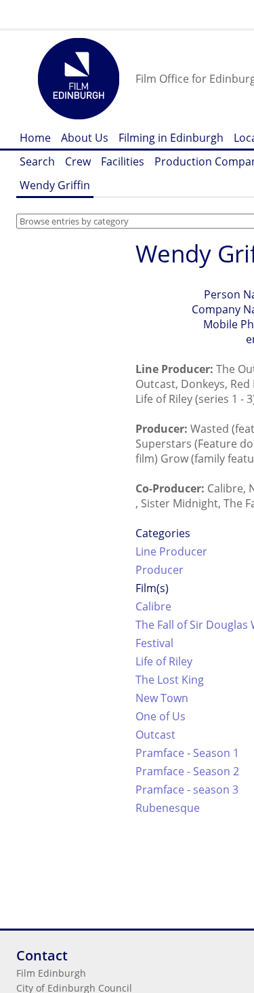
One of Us (160, 716)
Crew (78, 161)
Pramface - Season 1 (187, 752)
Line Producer (171, 551)
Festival (154, 643)
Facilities (122, 161)
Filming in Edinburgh (171, 137)
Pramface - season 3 (186, 789)
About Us (84, 137)
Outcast (155, 734)
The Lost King (169, 679)
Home (35, 137)
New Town (161, 697)
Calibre (153, 606)
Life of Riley (163, 661)
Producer (159, 569)
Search (37, 161)
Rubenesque (167, 807)
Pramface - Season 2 (187, 771)
